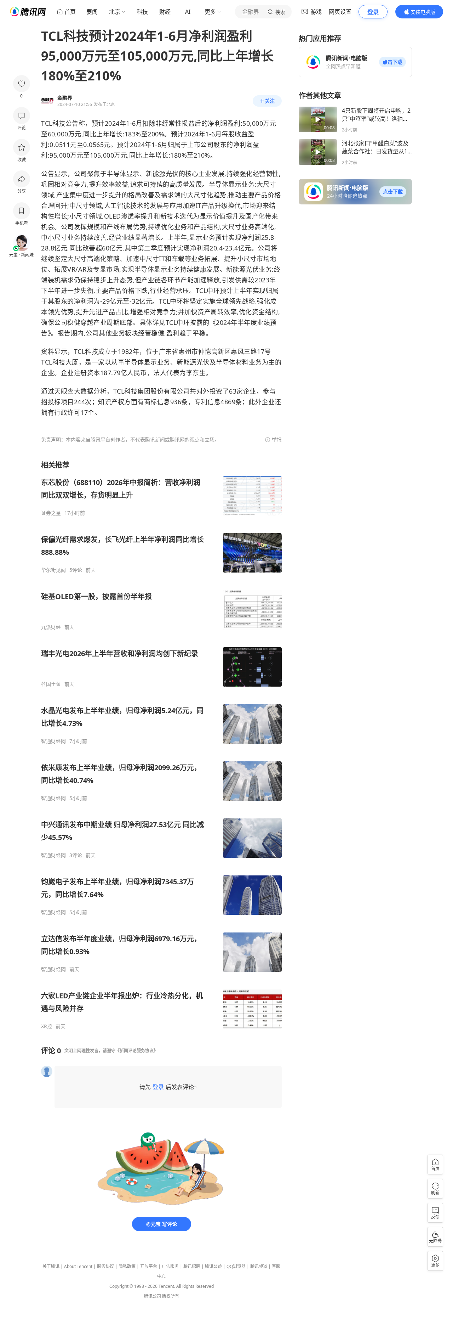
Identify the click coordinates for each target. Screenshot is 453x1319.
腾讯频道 (258, 1266)
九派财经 (51, 627)
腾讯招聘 (191, 1266)
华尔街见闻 (53, 570)
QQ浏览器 (236, 1266)
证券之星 (51, 513)
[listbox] (161, 745)
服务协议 (105, 1266)
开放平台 (148, 1266)
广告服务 (170, 1266)
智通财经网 (53, 741)
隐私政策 (127, 1266)
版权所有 (170, 1296)
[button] (392, 62)
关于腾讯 (50, 1266)
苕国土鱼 (51, 684)
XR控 (46, 1026)
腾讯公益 (213, 1266)
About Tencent (78, 1266)
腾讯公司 (152, 1296)
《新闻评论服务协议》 (136, 1051)
